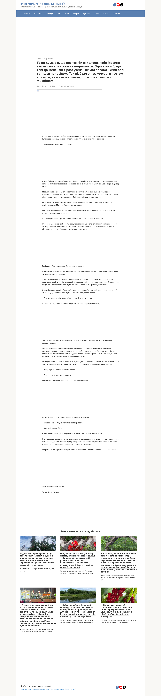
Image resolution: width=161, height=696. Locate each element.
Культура (86, 14)
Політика (38, 14)
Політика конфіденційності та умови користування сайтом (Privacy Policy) (48, 689)
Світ (58, 14)
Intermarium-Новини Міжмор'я (43, 4)
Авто (67, 14)
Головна (26, 14)
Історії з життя (70, 86)
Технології (117, 14)
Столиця (49, 14)
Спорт (106, 14)
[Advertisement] (80, 35)
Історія (76, 14)
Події (97, 14)
